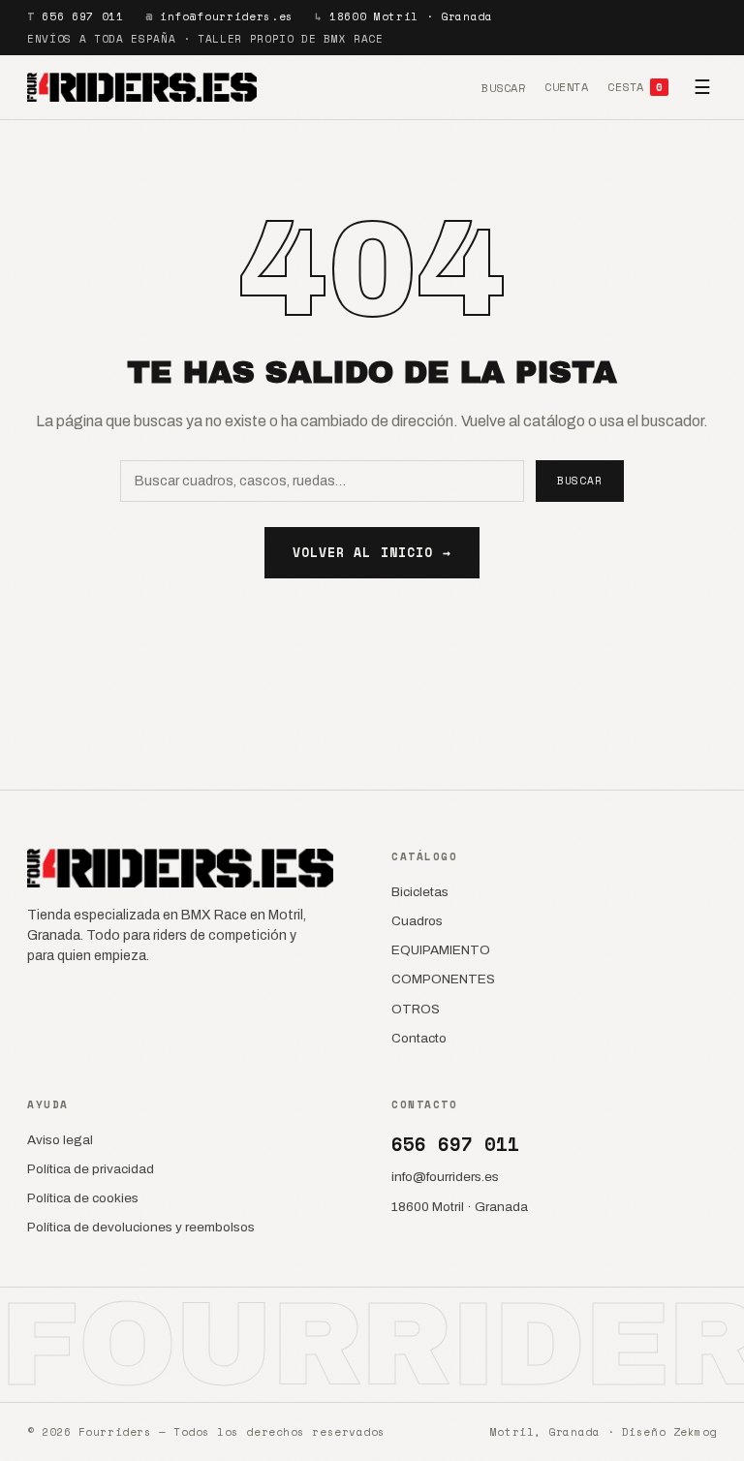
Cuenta (566, 86)
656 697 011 (82, 16)
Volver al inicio (372, 552)
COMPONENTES (443, 979)
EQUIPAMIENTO (440, 950)
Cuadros (417, 921)
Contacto (419, 1038)
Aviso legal (60, 1140)
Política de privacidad (90, 1169)
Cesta (635, 86)
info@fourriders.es (227, 16)
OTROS (415, 1009)
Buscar (503, 87)
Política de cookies (83, 1198)
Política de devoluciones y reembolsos (141, 1227)
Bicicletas (420, 892)
